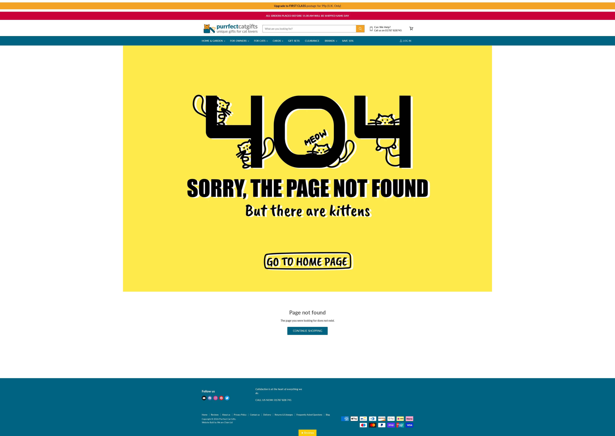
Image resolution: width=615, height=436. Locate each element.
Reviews (215, 414)
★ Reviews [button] (307, 432)
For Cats (260, 40)
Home (204, 414)
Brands (330, 40)
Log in (406, 40)
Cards (277, 40)
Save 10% (347, 40)
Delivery (267, 414)
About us (226, 414)
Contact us (255, 414)
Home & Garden (212, 40)
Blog (328, 414)
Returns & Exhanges (284, 414)
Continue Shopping (307, 330)
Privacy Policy (240, 414)
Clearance (312, 40)
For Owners (238, 40)
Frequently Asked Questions (309, 414)
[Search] (360, 28)
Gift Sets (293, 40)
